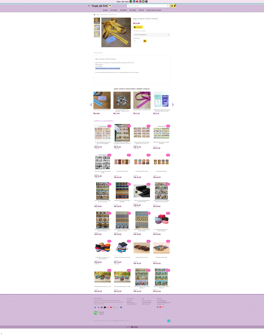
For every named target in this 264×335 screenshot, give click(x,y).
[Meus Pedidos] (146, 1)
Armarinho (123, 10)
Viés (98, 14)
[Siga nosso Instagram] (140, 1)
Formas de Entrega (146, 302)
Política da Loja (130, 302)
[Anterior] (91, 104)
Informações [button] (130, 298)
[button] (172, 5)
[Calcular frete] (144, 41)
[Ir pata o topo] (168, 321)
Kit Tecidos (113, 10)
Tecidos (105, 10)
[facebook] (158, 307)
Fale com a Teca (146, 304)
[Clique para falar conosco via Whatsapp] (124, 1)
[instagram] (163, 307)
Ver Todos (132, 10)
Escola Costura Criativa (154, 10)
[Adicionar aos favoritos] (95, 92)
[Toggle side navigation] (89, 5)
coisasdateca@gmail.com (163, 302)
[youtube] (160, 307)
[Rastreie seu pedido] (143, 1)
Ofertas (141, 10)
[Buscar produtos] (167, 5)
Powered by (128, 326)
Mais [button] (143, 298)
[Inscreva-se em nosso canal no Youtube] (137, 1)
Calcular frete (136, 38)
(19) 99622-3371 (162, 301)
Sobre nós (129, 301)
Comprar (102, 116)
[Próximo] (173, 104)
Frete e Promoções (146, 301)
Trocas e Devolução (132, 304)
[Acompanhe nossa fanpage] (134, 1)
